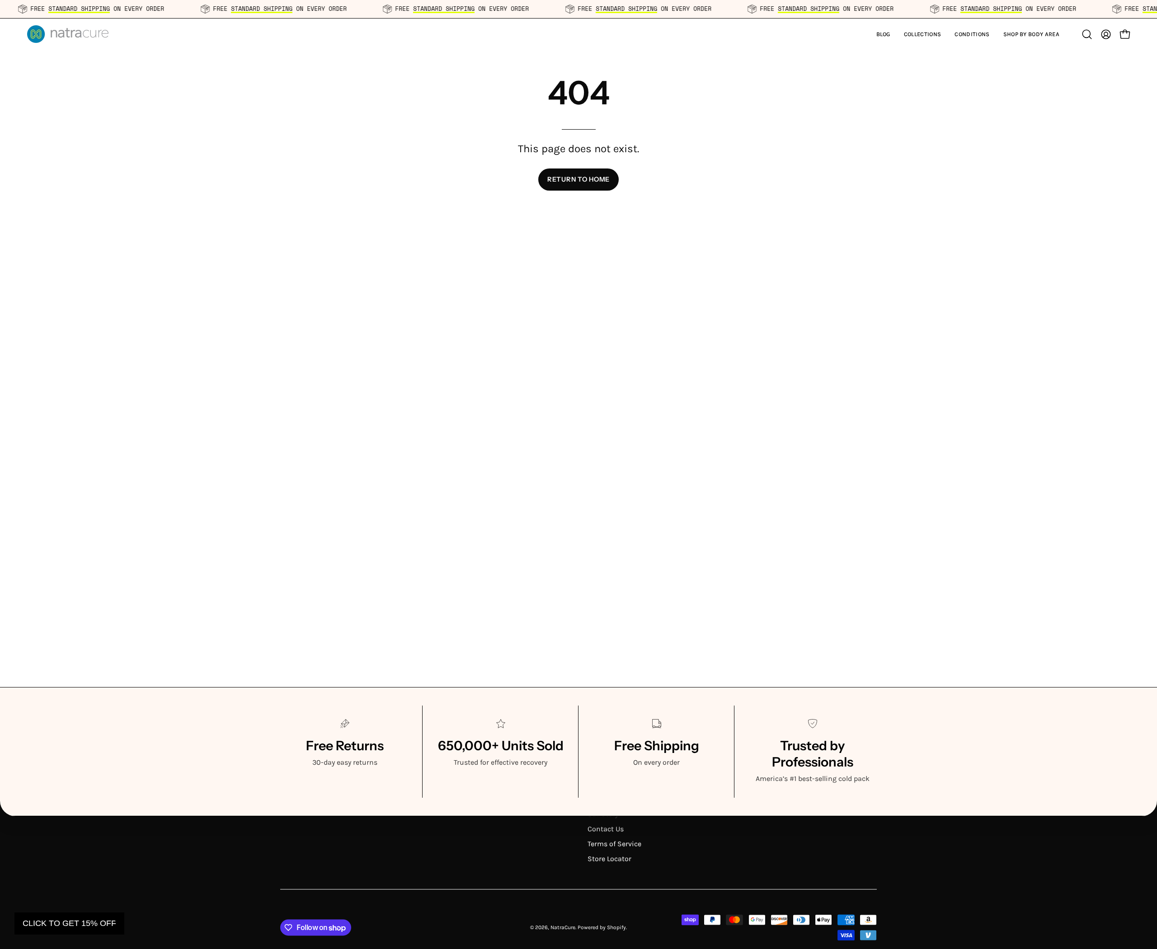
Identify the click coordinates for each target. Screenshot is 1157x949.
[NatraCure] (67, 34)
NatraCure (562, 927)
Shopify (616, 927)
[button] (922, 34)
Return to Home (578, 179)
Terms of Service (614, 843)
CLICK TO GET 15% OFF (69, 923)
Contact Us (606, 828)
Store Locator (609, 858)
